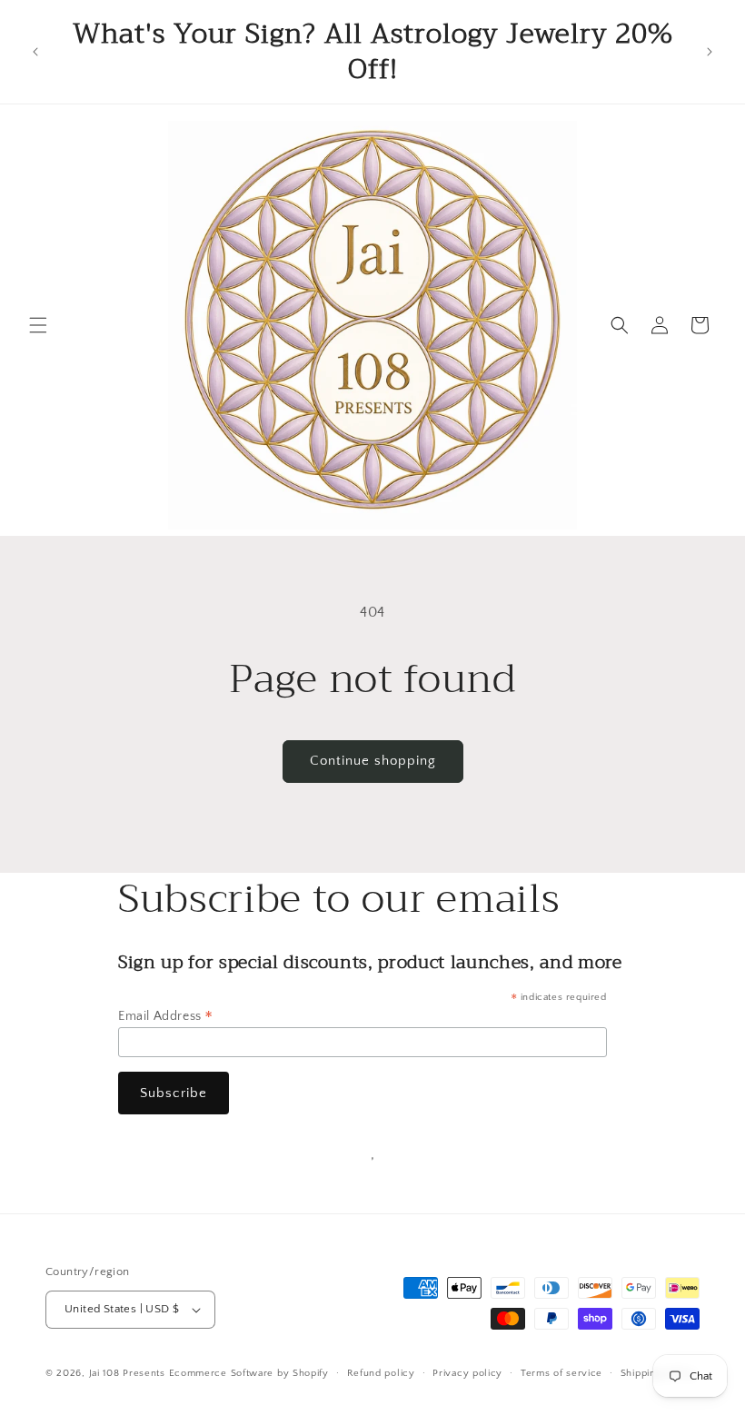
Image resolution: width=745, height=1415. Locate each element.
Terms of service (561, 1373)
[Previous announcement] (35, 52)
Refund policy (381, 1373)
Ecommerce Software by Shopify (249, 1373)
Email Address (166, 1016)
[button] (38, 325)
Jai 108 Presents (127, 1373)
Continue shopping (373, 760)
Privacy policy (467, 1373)
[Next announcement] (710, 52)
